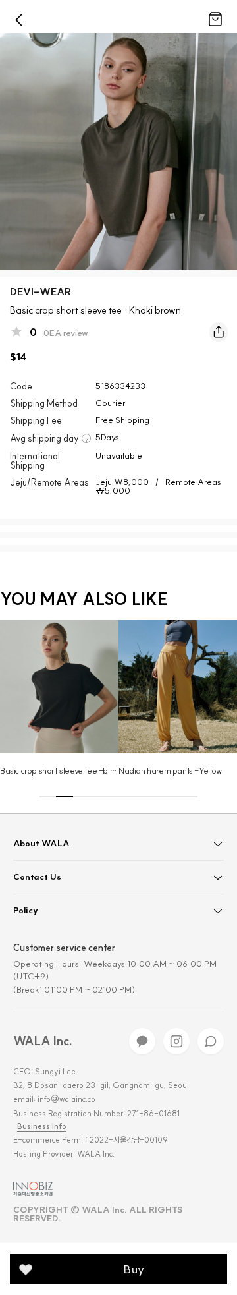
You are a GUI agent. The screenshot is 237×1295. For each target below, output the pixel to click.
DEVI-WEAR (40, 292)
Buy (134, 1269)
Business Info (41, 1126)
